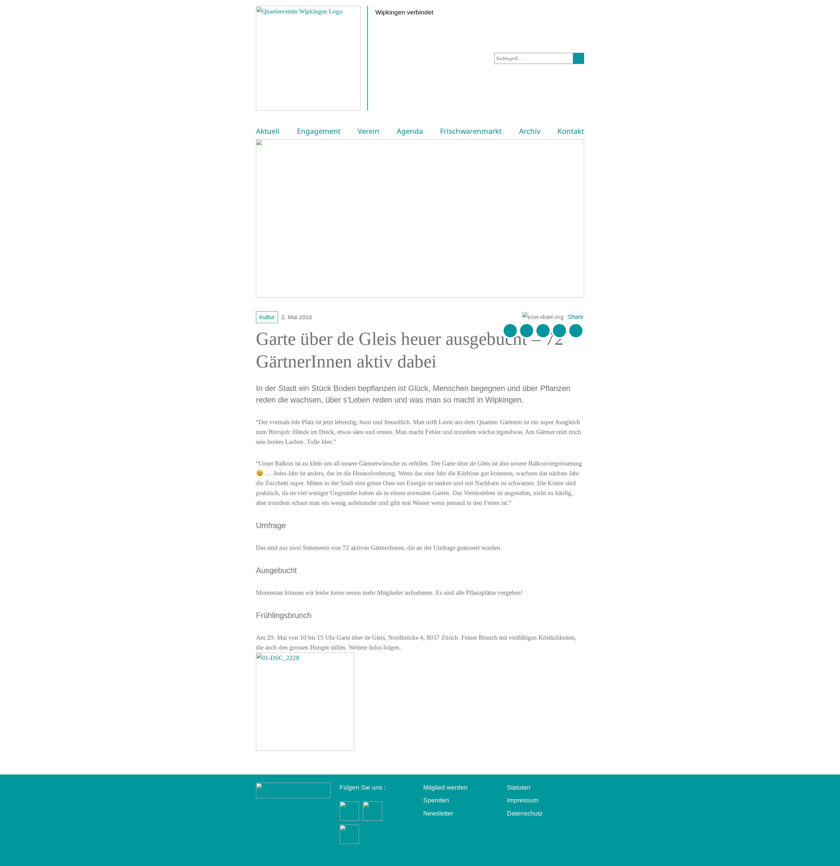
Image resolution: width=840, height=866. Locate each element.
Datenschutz (525, 813)
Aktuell (268, 131)
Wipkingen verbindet (404, 12)
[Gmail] (510, 330)
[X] (543, 330)
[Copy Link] (576, 330)
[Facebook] (526, 330)
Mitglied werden (445, 787)
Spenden (436, 800)
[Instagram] (559, 330)
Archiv (529, 131)
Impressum (522, 800)
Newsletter (438, 813)
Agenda (410, 131)
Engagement (319, 131)
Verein (368, 131)
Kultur (267, 317)
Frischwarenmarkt (471, 131)
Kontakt (570, 131)
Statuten (519, 787)
